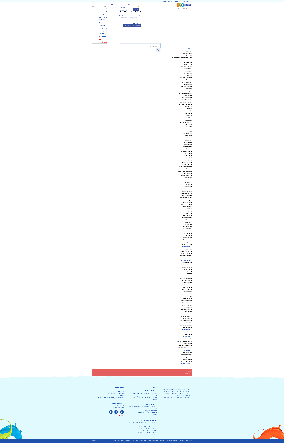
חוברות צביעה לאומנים (185, 104)
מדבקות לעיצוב (187, 224)
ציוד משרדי (186, 336)
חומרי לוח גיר (188, 155)
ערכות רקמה (188, 184)
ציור (188, 49)
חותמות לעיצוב (188, 269)
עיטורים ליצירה (187, 298)
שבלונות (189, 209)
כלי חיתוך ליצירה (187, 162)
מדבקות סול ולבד (187, 226)
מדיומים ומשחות (187, 142)
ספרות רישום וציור (187, 97)
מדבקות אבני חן (187, 229)
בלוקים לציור (188, 106)
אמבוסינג (189, 274)
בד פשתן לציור (188, 60)
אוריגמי (190, 211)
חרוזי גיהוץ (189, 323)
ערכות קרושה (188, 186)
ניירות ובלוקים (188, 343)
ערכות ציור (189, 115)
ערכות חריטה (188, 182)
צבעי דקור (189, 124)
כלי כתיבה (189, 339)
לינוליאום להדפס (187, 215)
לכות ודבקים (188, 140)
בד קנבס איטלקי (187, 53)
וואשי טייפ (189, 231)
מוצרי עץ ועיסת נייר (186, 191)
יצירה (188, 118)
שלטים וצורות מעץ (186, 195)
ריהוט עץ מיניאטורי (186, 202)
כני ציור (189, 109)
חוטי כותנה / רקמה (186, 253)
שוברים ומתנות (185, 364)
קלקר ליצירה (188, 296)
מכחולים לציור (188, 69)
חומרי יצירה (188, 138)
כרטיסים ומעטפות (187, 276)
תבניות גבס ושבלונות (186, 303)
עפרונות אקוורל (187, 84)
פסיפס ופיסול (186, 330)
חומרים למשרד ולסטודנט (185, 348)
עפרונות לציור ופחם (186, 80)
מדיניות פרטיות (128, 441)
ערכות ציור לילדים (187, 307)
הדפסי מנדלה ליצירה (186, 240)
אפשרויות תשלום (175, 441)
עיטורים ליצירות (187, 220)
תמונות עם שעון (187, 359)
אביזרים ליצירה (187, 169)
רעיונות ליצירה (188, 441)
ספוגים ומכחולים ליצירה (185, 167)
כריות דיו (189, 271)
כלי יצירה (189, 160)
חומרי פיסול (188, 334)
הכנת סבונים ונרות (187, 147)
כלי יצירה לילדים (187, 289)
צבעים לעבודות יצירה (186, 122)
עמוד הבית (189, 368)
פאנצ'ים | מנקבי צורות (186, 267)
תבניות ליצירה (188, 173)
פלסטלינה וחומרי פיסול (185, 294)
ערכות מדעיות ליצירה (186, 318)
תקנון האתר (162, 441)
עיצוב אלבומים (185, 260)
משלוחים (168, 441)
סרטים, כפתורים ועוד (186, 280)
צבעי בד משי (188, 135)
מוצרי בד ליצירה (187, 153)
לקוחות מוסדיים (155, 441)
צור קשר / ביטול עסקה (119, 441)
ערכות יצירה (188, 178)
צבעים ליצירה (188, 120)
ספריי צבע (189, 127)
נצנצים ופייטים (188, 144)
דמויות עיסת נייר (187, 206)
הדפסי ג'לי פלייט (187, 238)
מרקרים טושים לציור (186, 91)
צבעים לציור (188, 71)
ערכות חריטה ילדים (186, 316)
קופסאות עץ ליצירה (186, 193)
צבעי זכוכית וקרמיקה (186, 129)
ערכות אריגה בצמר (187, 180)
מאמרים (142, 441)
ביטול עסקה (121, 415)
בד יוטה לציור (188, 62)
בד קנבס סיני (188, 55)
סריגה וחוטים (186, 247)
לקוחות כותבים (147, 441)
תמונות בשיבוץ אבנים (186, 189)
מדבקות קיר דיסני (187, 352)
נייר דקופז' (189, 213)
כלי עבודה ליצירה (187, 164)
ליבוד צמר (189, 158)
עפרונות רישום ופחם (186, 86)
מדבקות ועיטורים (187, 218)
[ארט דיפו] (180, 6)
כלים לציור (189, 111)
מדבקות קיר (186, 350)
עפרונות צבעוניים (187, 82)
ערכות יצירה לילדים (186, 309)
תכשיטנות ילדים (187, 327)
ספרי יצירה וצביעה (186, 244)
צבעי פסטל (189, 89)
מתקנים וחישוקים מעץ (186, 200)
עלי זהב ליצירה (187, 149)
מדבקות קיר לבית (187, 357)
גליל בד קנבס (188, 64)
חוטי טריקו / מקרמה (186, 251)
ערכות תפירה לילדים (186, 314)
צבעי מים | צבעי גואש (186, 78)
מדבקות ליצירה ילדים (186, 325)
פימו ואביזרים (188, 233)
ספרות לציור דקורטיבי (186, 102)
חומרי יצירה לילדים (186, 287)
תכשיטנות (189, 235)
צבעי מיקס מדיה (187, 133)
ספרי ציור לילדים (187, 305)
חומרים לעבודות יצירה (185, 151)
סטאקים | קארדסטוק (186, 265)
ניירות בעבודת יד (187, 282)
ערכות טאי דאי (188, 312)
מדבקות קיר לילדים (186, 355)
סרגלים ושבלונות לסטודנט (184, 341)
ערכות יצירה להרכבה (186, 320)
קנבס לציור (189, 51)
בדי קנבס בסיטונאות (186, 66)
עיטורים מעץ (188, 222)
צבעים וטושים (188, 292)
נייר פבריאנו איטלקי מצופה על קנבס (182, 58)
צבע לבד (189, 131)
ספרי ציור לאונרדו (187, 100)
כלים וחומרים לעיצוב (186, 278)
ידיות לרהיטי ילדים (186, 361)
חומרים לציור (188, 113)
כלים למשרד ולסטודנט (185, 345)
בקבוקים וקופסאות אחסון (185, 171)
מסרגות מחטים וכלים (186, 258)
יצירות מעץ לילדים (186, 300)
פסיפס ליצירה (188, 332)
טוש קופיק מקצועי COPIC (185, 93)
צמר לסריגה (188, 249)
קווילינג (189, 242)
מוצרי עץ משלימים (186, 204)
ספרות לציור (188, 95)
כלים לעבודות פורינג (186, 175)
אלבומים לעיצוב (187, 262)
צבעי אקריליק (188, 73)
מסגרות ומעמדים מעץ (186, 198)
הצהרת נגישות (135, 441)
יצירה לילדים (186, 285)
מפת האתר (181, 441)
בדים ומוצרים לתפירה (186, 256)
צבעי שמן (189, 75)
